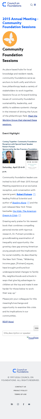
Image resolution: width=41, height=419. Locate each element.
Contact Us (20, 387)
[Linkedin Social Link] (12, 404)
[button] (31, 4)
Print (36, 338)
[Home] (11, 5)
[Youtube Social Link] (29, 404)
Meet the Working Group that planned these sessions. (20, 120)
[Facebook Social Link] (23, 404)
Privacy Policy (20, 391)
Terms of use (20, 394)
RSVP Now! (8, 322)
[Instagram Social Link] (18, 404)
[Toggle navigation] (35, 5)
